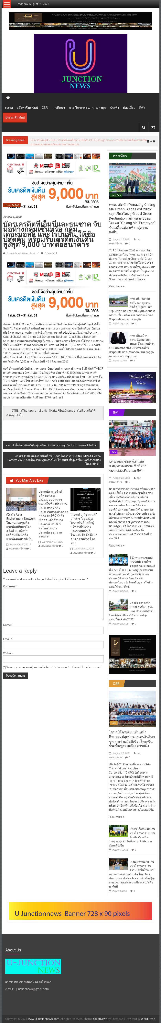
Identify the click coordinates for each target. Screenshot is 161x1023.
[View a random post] (153, 127)
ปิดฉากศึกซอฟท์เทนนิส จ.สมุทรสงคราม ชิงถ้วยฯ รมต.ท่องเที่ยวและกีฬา (127, 466)
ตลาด (9, 107)
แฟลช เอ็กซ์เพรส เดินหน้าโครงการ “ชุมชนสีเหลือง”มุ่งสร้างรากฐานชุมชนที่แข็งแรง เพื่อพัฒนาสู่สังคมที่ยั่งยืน (132, 837)
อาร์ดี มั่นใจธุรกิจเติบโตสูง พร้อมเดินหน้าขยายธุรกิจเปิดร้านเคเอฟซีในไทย (52, 445)
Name (8, 624)
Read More (116, 286)
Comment (10, 586)
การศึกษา (58, 107)
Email (7, 639)
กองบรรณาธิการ (17, 548)
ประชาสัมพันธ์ (15, 117)
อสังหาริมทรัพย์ (27, 107)
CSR (45, 107)
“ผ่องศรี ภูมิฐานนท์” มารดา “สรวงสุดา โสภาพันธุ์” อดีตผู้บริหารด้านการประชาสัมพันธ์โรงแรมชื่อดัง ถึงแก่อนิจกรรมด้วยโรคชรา (83, 529)
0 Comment (50, 253)
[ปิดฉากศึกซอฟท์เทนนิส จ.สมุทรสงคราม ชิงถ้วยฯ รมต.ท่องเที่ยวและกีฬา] (132, 437)
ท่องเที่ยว (129, 107)
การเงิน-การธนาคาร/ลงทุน (87, 107)
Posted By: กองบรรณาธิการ (20, 253)
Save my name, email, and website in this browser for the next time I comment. (54, 667)
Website (8, 653)
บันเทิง (114, 107)
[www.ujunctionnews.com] (80, 63)
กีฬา (142, 107)
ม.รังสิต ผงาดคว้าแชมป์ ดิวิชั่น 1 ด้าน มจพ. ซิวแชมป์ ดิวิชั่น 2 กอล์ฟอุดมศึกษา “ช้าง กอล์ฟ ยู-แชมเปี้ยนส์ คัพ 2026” (132, 611)
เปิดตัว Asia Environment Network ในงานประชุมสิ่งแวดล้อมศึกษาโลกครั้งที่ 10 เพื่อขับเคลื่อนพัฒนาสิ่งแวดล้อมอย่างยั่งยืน (21, 527)
